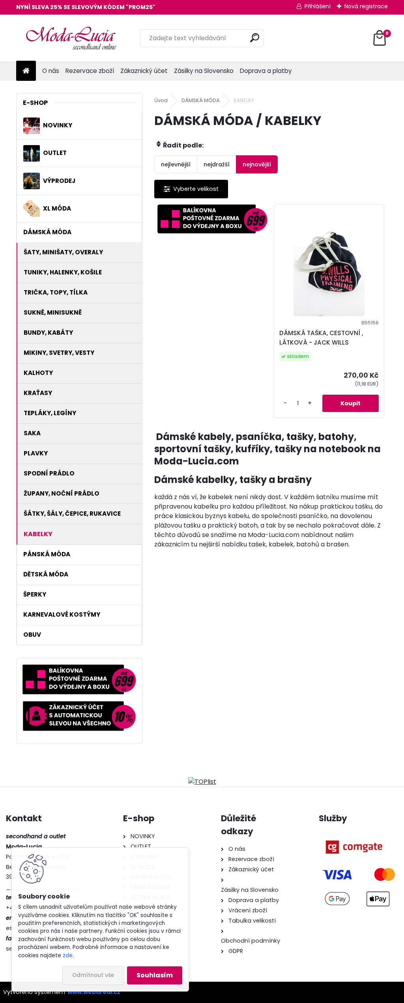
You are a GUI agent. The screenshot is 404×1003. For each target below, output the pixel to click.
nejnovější (257, 164)
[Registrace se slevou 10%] (79, 705)
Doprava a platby (266, 71)
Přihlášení (318, 6)
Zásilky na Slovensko (204, 71)
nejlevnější (176, 164)
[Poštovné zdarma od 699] (79, 668)
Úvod (161, 100)
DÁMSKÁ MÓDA (200, 100)
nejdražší (217, 164)
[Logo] (70, 38)
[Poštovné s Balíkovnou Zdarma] (212, 219)
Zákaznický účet (144, 71)
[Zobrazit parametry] (191, 189)
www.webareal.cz (93, 992)
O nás (50, 71)
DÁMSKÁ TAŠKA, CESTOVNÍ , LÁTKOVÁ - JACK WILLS (321, 338)
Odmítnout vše (93, 975)
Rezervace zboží (89, 71)
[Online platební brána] (354, 836)
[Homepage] (26, 71)
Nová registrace (366, 6)
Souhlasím (155, 975)
